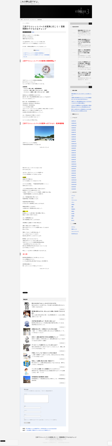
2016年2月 (73, 159)
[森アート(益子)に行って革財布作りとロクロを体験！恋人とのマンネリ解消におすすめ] (74, 77)
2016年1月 (73, 161)
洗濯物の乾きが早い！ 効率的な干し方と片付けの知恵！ (45, 329)
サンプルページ (33, 19)
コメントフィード (75, 231)
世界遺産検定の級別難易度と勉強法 (40, 376)
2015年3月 (73, 173)
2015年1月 (73, 177)
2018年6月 (73, 134)
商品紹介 (73, 209)
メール (25, 410)
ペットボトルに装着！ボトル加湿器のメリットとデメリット (46, 368)
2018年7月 (73, 132)
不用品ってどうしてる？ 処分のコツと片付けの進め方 (44, 352)
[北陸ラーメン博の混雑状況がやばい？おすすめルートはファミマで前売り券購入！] (74, 55)
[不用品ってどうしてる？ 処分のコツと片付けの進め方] (26, 358)
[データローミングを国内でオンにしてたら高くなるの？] (26, 350)
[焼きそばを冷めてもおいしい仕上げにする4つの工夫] (26, 309)
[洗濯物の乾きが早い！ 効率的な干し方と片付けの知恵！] (26, 334)
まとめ (25, 56)
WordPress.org (74, 233)
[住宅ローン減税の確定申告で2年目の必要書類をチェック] (26, 342)
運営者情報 (40, 19)
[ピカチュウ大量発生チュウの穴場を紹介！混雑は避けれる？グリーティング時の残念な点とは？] (74, 67)
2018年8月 (73, 129)
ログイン (73, 226)
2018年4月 (73, 136)
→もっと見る (88, 83)
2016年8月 (73, 150)
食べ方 (72, 220)
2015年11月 (73, 163)
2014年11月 (73, 182)
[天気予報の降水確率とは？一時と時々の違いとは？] (26, 326)
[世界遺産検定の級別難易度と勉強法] (26, 382)
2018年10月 (73, 125)
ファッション (74, 199)
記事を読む (62, 309)
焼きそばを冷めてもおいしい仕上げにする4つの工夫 (44, 303)
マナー (72, 202)
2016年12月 (73, 143)
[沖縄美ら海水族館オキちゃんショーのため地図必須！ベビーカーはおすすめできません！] (74, 44)
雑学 (72, 218)
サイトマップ (26, 19)
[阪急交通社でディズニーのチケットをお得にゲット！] (74, 35)
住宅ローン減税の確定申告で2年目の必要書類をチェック (45, 337)
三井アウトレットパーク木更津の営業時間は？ (34, 53)
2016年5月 (73, 154)
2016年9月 (73, 148)
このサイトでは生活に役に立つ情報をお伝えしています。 (56, 438)
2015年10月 (73, 166)
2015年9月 (73, 168)
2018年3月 (73, 139)
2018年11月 (73, 123)
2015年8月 (73, 170)
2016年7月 (73, 152)
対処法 (72, 211)
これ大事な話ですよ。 (30, 2)
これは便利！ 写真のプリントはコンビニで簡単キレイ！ (38, 430)
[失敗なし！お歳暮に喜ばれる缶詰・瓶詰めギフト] (26, 366)
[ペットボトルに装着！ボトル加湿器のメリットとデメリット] (26, 374)
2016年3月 (73, 157)
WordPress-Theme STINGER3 (56, 440)
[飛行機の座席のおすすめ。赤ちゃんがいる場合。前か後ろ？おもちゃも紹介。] (26, 317)
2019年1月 (73, 120)
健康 (72, 206)
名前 (25, 406)
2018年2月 (73, 141)
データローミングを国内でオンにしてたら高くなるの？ (45, 345)
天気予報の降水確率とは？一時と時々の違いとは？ (44, 321)
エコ (72, 197)
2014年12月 (73, 179)
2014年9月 (73, 186)
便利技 (33, 32)
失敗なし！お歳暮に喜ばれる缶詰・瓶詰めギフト (43, 360)
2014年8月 (73, 188)
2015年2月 (73, 175)
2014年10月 (73, 184)
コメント (25, 393)
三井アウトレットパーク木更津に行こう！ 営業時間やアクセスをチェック (56, 437)
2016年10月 (73, 145)
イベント (73, 195)
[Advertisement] (44, 157)
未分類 (72, 213)
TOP (21, 19)
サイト (25, 414)
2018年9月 (73, 127)
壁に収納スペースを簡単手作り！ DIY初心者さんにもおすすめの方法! (41, 428)
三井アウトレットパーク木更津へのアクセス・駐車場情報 (36, 54)
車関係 (72, 215)
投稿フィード (74, 229)
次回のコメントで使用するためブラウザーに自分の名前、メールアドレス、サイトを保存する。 (40, 419)
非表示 (37, 50)
